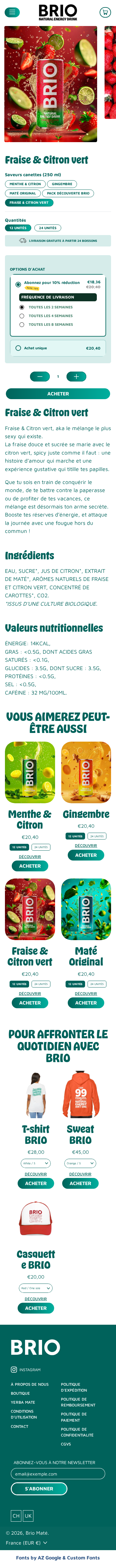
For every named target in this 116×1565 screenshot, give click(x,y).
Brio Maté (37, 1533)
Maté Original (23, 193)
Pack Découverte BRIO (68, 193)
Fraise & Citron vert (29, 202)
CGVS (66, 1444)
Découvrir (30, 856)
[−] (40, 376)
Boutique (20, 1393)
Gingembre (62, 184)
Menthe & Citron (25, 184)
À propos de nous (30, 1384)
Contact (19, 1426)
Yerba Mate (23, 1402)
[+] (76, 376)
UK (28, 1516)
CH (16, 1516)
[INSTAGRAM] (14, 1371)
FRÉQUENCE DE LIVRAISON (47, 296)
